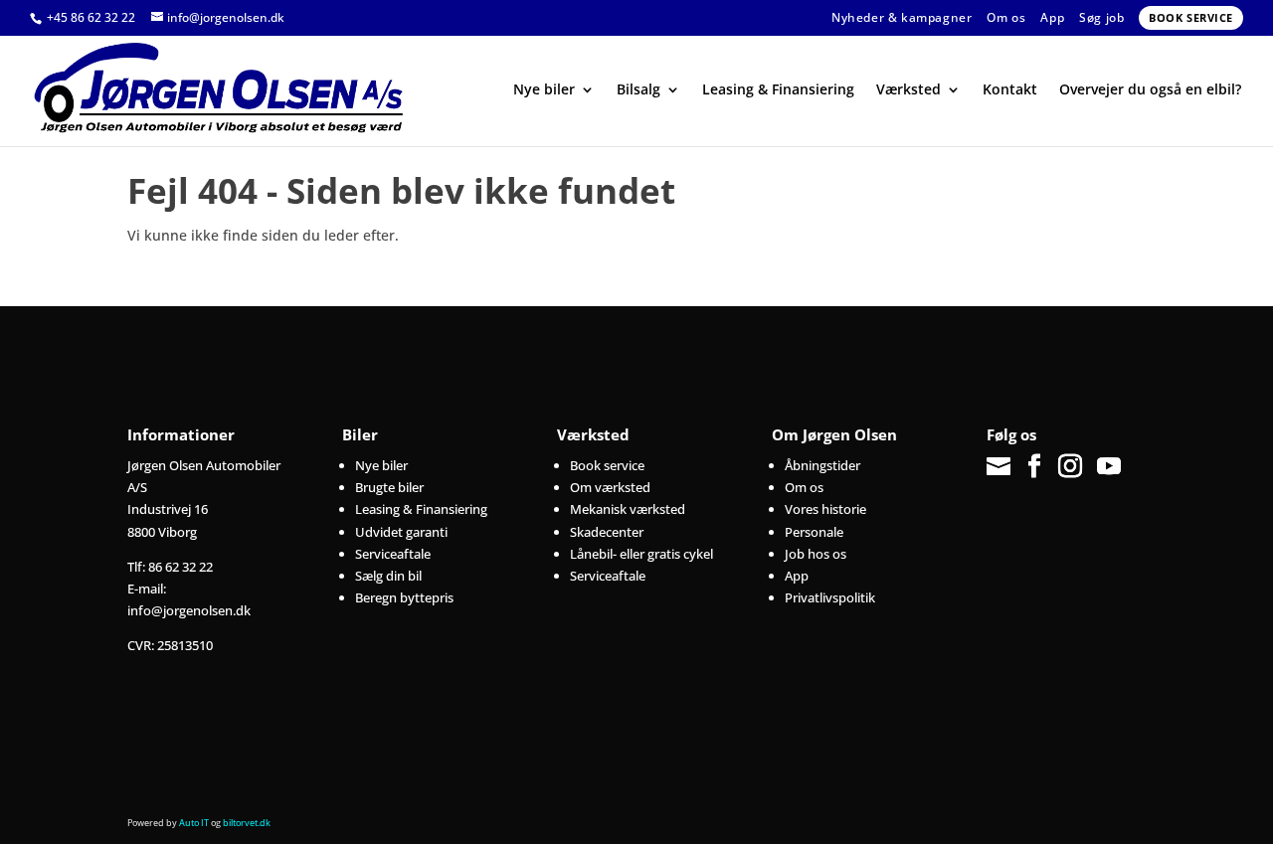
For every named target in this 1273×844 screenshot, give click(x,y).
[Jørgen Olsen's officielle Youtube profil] (1109, 466)
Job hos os (815, 554)
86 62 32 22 (180, 567)
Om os (1006, 17)
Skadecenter (606, 532)
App (1052, 17)
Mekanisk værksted (627, 509)
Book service (1191, 17)
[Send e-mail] (1000, 466)
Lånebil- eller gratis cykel (641, 554)
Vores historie (825, 509)
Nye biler (544, 90)
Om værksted (610, 487)
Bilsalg (638, 90)
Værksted (908, 90)
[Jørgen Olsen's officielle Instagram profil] (1070, 466)
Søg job (1101, 17)
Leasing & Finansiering (778, 90)
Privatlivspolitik (830, 597)
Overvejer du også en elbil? (1150, 90)
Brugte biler (389, 487)
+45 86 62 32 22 (92, 17)
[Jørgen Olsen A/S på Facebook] (1034, 466)
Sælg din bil (388, 576)
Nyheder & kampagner (901, 17)
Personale (814, 532)
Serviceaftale (393, 554)
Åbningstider (822, 465)
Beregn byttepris (404, 597)
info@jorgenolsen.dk (189, 610)
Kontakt (1010, 90)
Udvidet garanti (401, 532)
